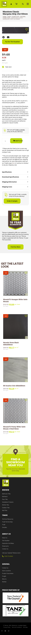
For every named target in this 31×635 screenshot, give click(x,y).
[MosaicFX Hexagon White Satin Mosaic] (15, 283)
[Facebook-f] (2, 631)
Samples (4, 527)
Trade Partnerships (7, 522)
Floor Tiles (15, 16)
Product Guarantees (7, 573)
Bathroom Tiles (6, 494)
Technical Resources (7, 519)
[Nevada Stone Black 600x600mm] (15, 326)
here (13, 163)
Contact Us (5, 549)
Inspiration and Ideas (8, 543)
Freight (4, 576)
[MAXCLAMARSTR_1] (15, 30)
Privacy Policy (6, 627)
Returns (4, 579)
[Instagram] (8, 631)
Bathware (4, 496)
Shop (9, 16)
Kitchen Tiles (5, 505)
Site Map (25, 627)
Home (4, 16)
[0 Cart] (16, 4)
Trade (3, 524)
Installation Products (7, 502)
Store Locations (6, 570)
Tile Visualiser (6, 540)
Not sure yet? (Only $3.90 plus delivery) (16, 130)
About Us (4, 538)
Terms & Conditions (17, 627)
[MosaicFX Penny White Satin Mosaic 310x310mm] (15, 410)
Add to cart (18, 141)
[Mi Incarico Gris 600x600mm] (15, 369)
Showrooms (5, 546)
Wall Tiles (4, 510)
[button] (23, 4)
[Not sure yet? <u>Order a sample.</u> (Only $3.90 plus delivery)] (4, 130)
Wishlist (4, 582)
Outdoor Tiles (6, 507)
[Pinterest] (5, 631)
